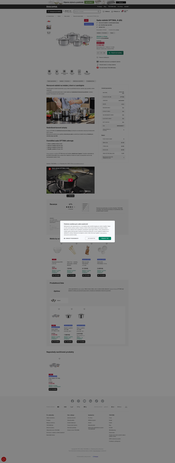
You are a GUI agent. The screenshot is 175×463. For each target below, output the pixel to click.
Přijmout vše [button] (104, 238)
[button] (71, 238)
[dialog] (87, 231)
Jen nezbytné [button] (91, 238)
